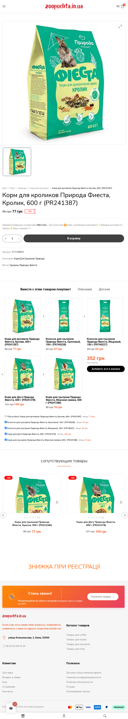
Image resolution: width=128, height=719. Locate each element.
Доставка (7, 672)
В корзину (73, 238)
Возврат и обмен (11, 677)
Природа (22, 188)
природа (24, 265)
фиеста (33, 265)
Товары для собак (76, 634)
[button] (122, 6)
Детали (104, 289)
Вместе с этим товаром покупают (45, 289)
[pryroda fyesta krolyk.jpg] (17, 162)
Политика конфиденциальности (83, 677)
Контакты (7, 691)
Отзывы (70, 686)
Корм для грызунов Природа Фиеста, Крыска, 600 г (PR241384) (32, 523)
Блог (4, 682)
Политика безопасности (79, 682)
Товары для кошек (76, 639)
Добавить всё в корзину (106, 368)
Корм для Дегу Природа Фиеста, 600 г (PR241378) (96, 523)
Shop (12, 188)
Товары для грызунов (78, 644)
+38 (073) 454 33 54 (15, 646)
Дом (4, 188)
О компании (8, 686)
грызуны (14, 265)
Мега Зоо (42, 225)
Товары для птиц (75, 649)
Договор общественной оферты (83, 672)
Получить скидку (103, 596)
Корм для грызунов (39, 188)
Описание (85, 289)
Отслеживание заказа (78, 691)
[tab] (45, 290)
